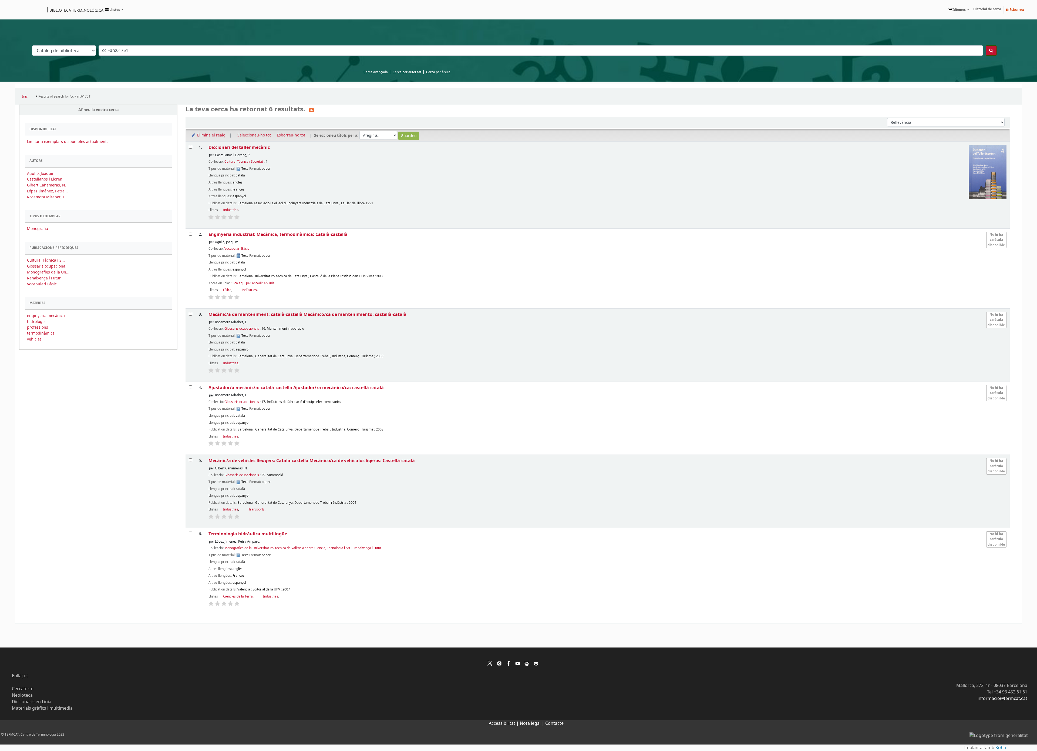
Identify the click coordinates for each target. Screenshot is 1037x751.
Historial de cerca (987, 9)
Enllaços (20, 676)
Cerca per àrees (438, 72)
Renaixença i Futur (44, 278)
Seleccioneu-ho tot (254, 135)
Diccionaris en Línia (31, 702)
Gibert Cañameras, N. (46, 185)
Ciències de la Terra (238, 596)
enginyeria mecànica (46, 316)
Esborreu (1016, 9)
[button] (114, 9)
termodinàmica (41, 333)
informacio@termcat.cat (1002, 698)
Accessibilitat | (504, 723)
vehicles (34, 339)
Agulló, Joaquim (41, 173)
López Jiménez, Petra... (47, 191)
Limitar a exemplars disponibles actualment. (67, 142)
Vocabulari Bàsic (42, 284)
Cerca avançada (375, 72)
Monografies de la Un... (48, 272)
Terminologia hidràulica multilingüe (247, 533)
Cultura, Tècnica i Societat (243, 161)
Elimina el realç (210, 135)
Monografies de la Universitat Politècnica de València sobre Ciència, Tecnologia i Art (287, 548)
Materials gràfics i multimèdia (42, 708)
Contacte (554, 723)
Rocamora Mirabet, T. (46, 197)
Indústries (230, 210)
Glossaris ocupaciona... (48, 266)
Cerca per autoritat (407, 72)
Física (227, 290)
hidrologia (36, 322)
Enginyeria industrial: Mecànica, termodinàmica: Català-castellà (278, 234)
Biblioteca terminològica (76, 10)
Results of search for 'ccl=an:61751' (64, 96)
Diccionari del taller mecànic (239, 147)
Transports (256, 509)
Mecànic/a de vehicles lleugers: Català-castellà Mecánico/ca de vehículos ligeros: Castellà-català (311, 460)
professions (37, 327)
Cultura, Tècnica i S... (46, 260)
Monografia (37, 229)
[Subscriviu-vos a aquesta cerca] (311, 110)
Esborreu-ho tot (291, 135)
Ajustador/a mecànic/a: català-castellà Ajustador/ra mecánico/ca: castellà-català (296, 387)
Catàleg (21, 9)
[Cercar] (991, 50)
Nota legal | (532, 723)
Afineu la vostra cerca (98, 110)
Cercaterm (22, 689)
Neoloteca (22, 695)
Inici (25, 96)
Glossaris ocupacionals (241, 328)
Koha (1000, 748)
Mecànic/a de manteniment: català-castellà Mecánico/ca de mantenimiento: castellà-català (307, 314)
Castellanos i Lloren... (46, 179)
